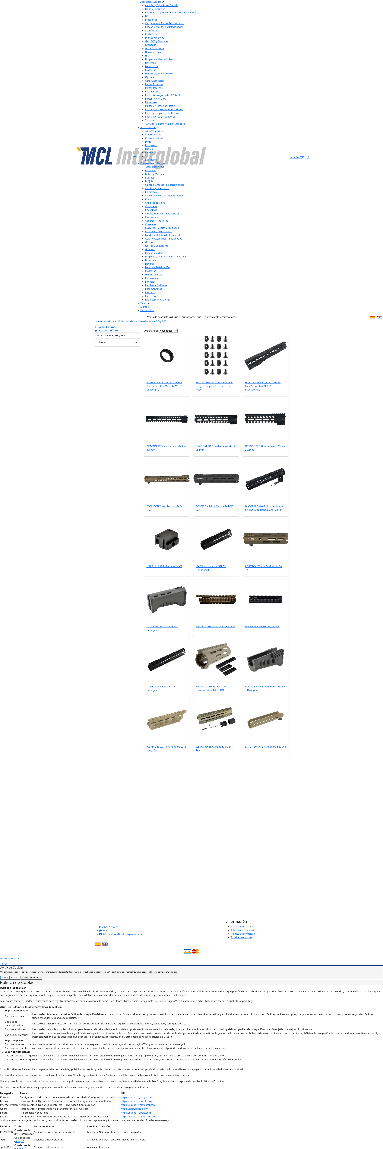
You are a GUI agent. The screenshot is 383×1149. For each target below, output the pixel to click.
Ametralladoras (154, 134)
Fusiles (149, 149)
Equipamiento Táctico (152, 163)
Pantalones (151, 278)
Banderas (150, 170)
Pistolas (149, 152)
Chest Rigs (151, 210)
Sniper (148, 156)
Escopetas (151, 145)
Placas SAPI (151, 296)
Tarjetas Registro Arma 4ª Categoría (165, 123)
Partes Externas (154, 84)
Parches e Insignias (156, 285)
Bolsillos (149, 177)
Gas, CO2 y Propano (156, 41)
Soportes (150, 120)
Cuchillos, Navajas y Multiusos (162, 228)
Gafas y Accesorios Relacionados (163, 238)
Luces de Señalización (157, 267)
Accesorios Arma (154, 167)
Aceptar (4, 977)
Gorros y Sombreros (156, 245)
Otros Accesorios (155, 80)
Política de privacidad (243, 933)
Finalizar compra (9, 958)
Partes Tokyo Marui (156, 98)
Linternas (150, 62)
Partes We (151, 102)
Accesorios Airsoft (150, 1)
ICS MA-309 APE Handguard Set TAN (265, 746)
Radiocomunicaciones (157, 299)
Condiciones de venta (243, 926)
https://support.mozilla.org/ (137, 1101)
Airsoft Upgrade (154, 131)
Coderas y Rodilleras (156, 220)
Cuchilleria (151, 34)
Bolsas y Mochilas (155, 174)
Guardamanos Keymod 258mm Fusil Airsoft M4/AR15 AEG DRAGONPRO (263, 386)
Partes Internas (154, 88)
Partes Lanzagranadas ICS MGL (162, 95)
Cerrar (3, 963)
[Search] (303, 157)
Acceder (295, 157)
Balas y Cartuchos (155, 9)
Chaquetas (151, 206)
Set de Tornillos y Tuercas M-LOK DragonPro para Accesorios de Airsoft (214, 386)
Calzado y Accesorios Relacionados (164, 184)
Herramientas (153, 52)
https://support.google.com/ (137, 1097)
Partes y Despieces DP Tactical (162, 113)
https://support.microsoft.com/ (138, 1105)
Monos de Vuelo (154, 274)
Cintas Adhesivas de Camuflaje (162, 213)
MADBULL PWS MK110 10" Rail (262, 626)
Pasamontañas (153, 289)
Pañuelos (150, 281)
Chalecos (150, 199)
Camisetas (151, 192)
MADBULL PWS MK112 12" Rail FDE (215, 626)
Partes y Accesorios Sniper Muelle (164, 109)
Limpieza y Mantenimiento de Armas (165, 256)
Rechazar (15, 977)
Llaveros (150, 263)
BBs (147, 16)
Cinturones (151, 217)
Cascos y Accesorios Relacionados (164, 27)
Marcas (144, 306)
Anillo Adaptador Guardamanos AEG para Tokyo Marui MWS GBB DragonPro (164, 386)
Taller (143, 303)
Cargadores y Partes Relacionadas (164, 23)
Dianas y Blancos (154, 37)
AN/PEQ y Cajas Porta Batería (161, 5)
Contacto (107, 930)
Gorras (149, 242)
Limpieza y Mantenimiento (160, 59)
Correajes (150, 224)
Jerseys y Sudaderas (156, 253)
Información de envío (243, 930)
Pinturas (150, 292)
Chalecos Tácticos (155, 202)
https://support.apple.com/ (136, 1112)
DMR (148, 141)
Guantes (150, 249)
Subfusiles (151, 159)
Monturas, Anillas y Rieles (159, 73)
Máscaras (150, 70)
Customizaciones (154, 138)
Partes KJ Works (154, 91)
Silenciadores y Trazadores (160, 116)
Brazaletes (151, 19)
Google (19, 1141)
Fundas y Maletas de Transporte (163, 235)
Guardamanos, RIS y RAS (152, 321)
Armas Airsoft (148, 127)
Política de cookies (241, 937)
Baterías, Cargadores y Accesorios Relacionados (172, 12)
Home (96, 321)
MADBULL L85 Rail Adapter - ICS (164, 566)
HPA (147, 55)
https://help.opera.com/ (134, 1108)
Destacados (147, 310)
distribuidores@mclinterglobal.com (122, 934)
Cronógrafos (152, 30)
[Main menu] (134, 157)
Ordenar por (151, 330)
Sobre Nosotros (110, 927)
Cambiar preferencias (31, 977)
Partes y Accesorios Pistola (160, 105)
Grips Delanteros (154, 48)
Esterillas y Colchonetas (158, 231)
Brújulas (149, 181)
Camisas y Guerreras (157, 188)
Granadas (150, 44)
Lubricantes (151, 66)
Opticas (149, 77)
